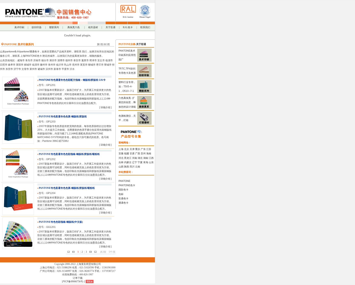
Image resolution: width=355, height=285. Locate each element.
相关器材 (93, 27)
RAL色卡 (128, 27)
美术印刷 (19, 27)
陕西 (126, 166)
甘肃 (132, 153)
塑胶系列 (54, 27)
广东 (143, 149)
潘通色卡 (123, 202)
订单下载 (78, 278)
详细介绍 (105, 107)
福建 (126, 153)
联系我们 (145, 27)
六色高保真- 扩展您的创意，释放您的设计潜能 (127, 102)
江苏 (148, 149)
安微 (121, 153)
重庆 (137, 149)
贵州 (143, 153)
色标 (121, 194)
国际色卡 (123, 189)
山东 (151, 162)
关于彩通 (110, 27)
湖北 (140, 158)
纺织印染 (36, 27)
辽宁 (134, 162)
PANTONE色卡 (127, 185)
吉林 (121, 162)
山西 (121, 166)
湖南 (145, 158)
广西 (137, 153)
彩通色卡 (123, 198)
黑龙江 (127, 158)
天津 (132, 149)
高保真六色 (73, 27)
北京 (126, 149)
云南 (137, 166)
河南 (134, 158)
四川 (132, 166)
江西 (151, 158)
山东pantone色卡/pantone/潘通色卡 (19, 51)
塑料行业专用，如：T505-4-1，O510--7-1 (127, 86)
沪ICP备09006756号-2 (73, 281)
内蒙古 (127, 162)
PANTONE (124, 181)
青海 (145, 162)
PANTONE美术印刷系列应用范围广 (127, 55)
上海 (121, 149)
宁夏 (140, 162)
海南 (148, 153)
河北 (121, 158)
